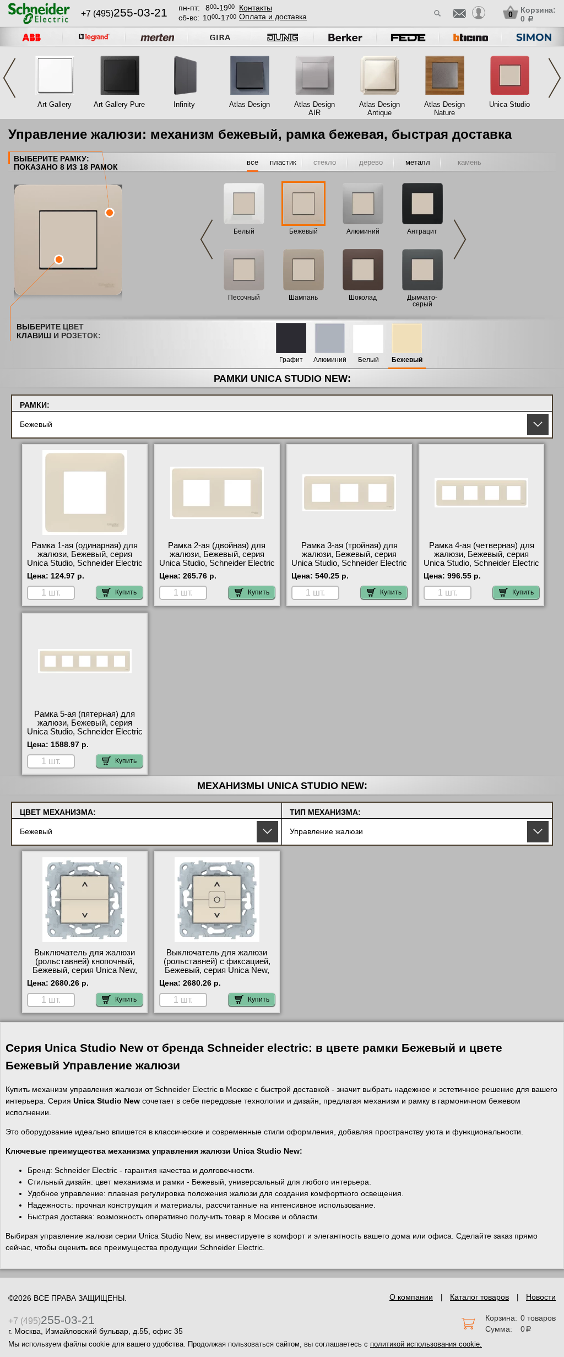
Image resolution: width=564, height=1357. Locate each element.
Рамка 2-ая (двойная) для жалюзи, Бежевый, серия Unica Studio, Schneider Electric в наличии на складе (217, 558)
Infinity (184, 104)
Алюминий (362, 231)
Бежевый (303, 231)
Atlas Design (249, 104)
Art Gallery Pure (119, 104)
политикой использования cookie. (426, 1344)
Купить (126, 592)
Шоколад (363, 297)
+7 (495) (124, 13)
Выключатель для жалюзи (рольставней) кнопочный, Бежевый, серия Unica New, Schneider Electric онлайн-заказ (84, 970)
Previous (9, 78)
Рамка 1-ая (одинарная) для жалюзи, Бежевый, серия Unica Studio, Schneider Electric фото (85, 558)
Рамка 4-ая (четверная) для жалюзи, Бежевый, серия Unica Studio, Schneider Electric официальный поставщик (481, 558)
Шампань (303, 297)
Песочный (244, 297)
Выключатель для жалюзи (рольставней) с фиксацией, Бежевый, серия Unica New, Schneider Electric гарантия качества (217, 970)
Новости (541, 1297)
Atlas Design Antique (379, 108)
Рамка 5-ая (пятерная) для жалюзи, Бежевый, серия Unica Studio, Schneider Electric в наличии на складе (85, 727)
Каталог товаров (479, 1297)
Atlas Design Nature (444, 108)
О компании (411, 1297)
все (252, 162)
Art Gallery (54, 104)
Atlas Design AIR (314, 108)
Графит (291, 360)
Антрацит (422, 231)
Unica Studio (509, 104)
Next (554, 78)
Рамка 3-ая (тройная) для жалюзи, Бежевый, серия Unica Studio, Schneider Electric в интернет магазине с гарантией (349, 563)
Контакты (255, 7)
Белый (244, 231)
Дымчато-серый (422, 300)
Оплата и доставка (273, 16)
